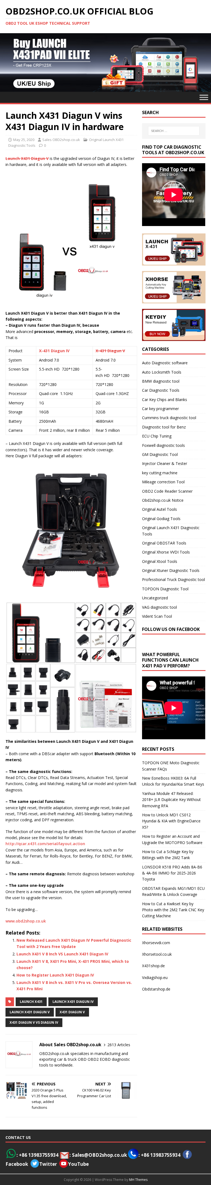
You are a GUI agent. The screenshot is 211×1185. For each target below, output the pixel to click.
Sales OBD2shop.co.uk (61, 139)
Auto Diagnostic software (165, 362)
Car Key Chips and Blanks (164, 399)
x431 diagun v (72, 1012)
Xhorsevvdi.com (156, 942)
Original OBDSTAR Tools (164, 543)
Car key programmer (160, 408)
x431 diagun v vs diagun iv (34, 1022)
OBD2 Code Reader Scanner (167, 491)
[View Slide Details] (105, 62)
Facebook (16, 1164)
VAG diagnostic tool (159, 607)
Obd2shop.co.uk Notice (163, 500)
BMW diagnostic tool (160, 381)
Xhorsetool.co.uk (157, 954)
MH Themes (138, 1179)
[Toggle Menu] (203, 97)
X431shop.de (153, 965)
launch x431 (31, 1001)
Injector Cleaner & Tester (164, 463)
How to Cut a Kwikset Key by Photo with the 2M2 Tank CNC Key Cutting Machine (173, 910)
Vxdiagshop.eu (155, 977)
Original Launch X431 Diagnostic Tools (170, 530)
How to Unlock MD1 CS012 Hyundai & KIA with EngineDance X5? (171, 821)
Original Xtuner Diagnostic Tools (170, 570)
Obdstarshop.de (156, 989)
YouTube (78, 1164)
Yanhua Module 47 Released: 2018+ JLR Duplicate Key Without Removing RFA (171, 799)
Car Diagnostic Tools (160, 390)
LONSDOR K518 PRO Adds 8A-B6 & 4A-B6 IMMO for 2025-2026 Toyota (172, 873)
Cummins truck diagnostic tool (169, 417)
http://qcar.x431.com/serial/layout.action (45, 843)
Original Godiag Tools (161, 518)
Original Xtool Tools (159, 561)
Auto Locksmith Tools (161, 372)
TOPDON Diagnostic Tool (165, 588)
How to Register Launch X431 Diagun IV (55, 975)
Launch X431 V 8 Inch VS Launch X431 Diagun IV (62, 954)
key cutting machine (159, 472)
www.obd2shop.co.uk (25, 921)
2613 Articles (118, 1044)
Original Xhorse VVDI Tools (166, 552)
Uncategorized (155, 597)
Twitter (48, 1164)
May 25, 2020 (23, 139)
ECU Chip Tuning (156, 436)
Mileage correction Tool (163, 481)
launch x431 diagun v (30, 1012)
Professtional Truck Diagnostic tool (173, 579)
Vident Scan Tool (157, 616)
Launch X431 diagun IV (73, 1001)
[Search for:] (173, 131)
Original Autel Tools (159, 509)
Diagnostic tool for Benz (164, 427)
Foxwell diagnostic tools (163, 445)
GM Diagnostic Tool (160, 454)
